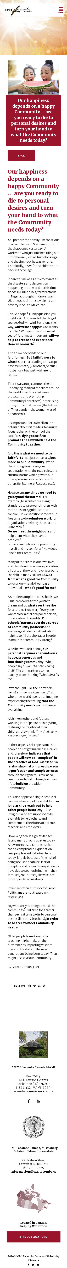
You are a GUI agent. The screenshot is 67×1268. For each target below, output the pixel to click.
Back (21, 155)
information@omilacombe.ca (33, 1171)
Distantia (33, 1260)
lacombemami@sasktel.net (33, 1091)
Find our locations (33, 1236)
